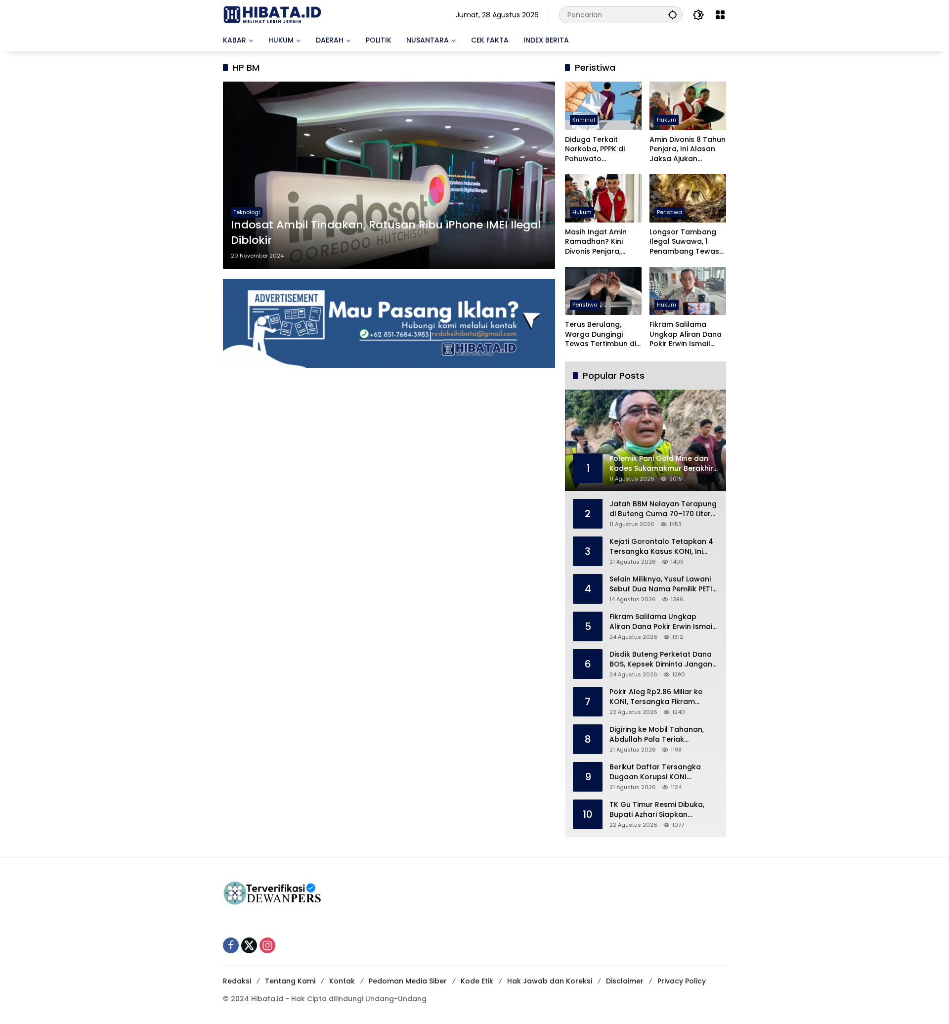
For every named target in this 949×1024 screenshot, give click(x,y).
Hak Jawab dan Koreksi (549, 981)
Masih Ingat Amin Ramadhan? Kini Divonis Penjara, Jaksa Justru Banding (596, 242)
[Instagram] (267, 945)
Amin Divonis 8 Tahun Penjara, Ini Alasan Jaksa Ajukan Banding (687, 149)
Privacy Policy (681, 981)
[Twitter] (249, 945)
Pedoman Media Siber (408, 981)
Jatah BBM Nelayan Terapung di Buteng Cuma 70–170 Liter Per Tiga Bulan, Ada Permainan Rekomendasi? (663, 509)
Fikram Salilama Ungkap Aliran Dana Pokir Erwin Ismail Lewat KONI (685, 334)
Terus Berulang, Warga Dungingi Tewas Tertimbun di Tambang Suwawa (600, 334)
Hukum (666, 120)
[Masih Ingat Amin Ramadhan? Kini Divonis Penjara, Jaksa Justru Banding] (603, 198)
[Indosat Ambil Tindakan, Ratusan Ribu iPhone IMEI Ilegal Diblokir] (389, 175)
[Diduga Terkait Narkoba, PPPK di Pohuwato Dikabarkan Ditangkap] (603, 106)
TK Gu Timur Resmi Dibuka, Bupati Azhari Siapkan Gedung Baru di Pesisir (656, 809)
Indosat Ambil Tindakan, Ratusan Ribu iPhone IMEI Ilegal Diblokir (386, 233)
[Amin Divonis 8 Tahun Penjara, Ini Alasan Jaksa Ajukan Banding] (687, 106)
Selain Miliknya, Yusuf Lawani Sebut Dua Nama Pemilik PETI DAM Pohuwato (660, 584)
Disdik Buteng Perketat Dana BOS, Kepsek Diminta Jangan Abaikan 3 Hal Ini (660, 659)
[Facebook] (231, 945)
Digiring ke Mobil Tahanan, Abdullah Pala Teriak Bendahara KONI (656, 734)
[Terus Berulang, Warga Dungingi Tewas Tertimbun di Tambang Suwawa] (603, 291)
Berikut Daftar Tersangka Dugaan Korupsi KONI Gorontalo (655, 772)
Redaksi (237, 981)
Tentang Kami (290, 981)
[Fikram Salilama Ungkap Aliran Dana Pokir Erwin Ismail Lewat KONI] (687, 291)
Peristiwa (669, 212)
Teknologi (246, 212)
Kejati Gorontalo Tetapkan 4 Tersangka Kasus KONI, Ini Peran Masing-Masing (661, 546)
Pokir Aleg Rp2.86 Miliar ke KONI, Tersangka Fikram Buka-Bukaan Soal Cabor (655, 697)
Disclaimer (625, 981)
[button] (673, 14)
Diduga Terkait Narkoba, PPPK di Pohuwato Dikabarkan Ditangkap (595, 149)
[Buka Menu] (720, 15)
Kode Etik (477, 981)
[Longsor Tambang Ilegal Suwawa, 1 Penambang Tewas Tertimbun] (687, 198)
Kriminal (583, 120)
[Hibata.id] (272, 14)
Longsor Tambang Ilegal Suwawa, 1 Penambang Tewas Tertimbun (684, 242)
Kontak (342, 981)
